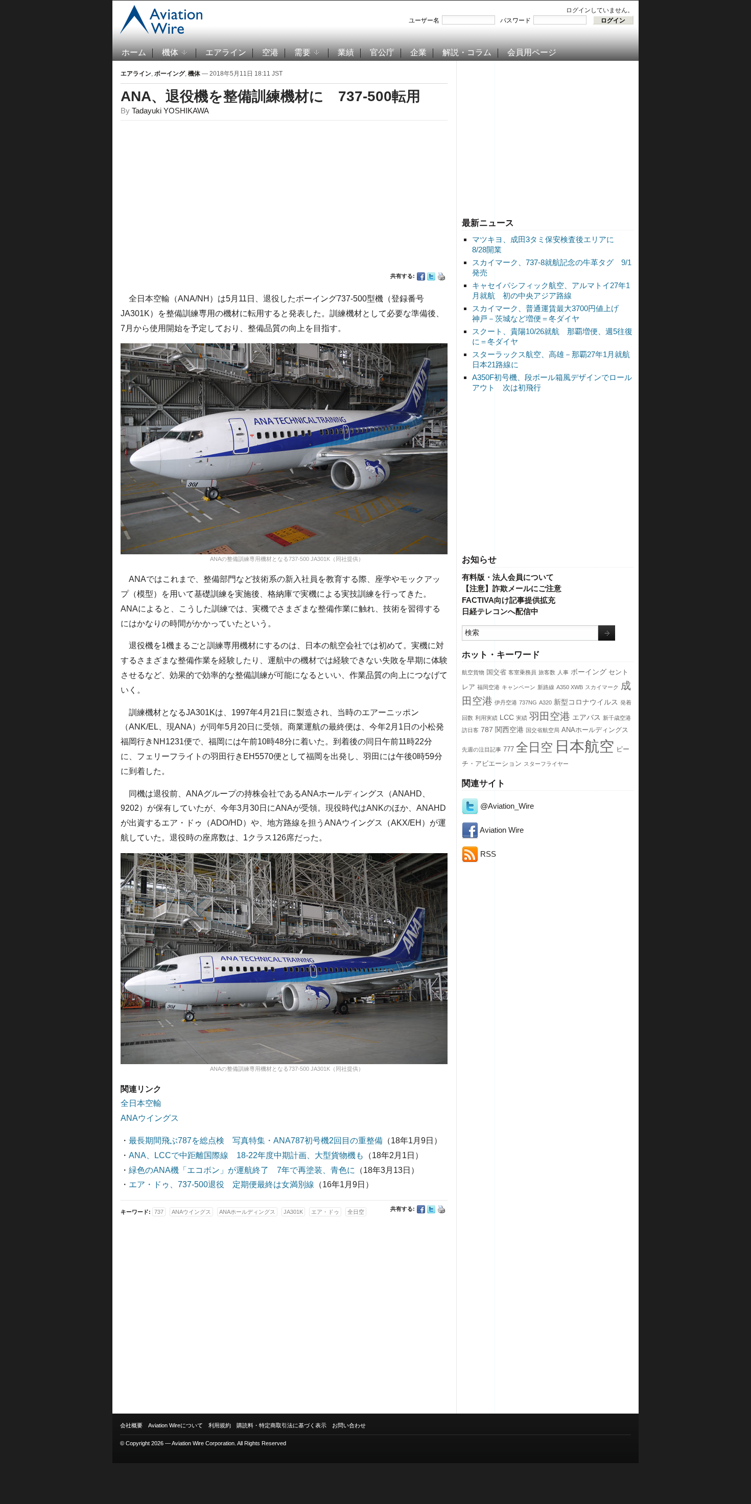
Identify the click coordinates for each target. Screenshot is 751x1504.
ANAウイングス (150, 1118)
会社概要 (131, 1425)
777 (508, 749)
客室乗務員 (522, 672)
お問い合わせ (349, 1425)
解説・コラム (466, 52)
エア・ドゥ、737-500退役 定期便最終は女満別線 (221, 1184)
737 (158, 1212)
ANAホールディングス (594, 730)
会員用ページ (531, 52)
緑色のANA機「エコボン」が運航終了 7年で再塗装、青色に (242, 1170)
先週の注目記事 (481, 749)
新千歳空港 (617, 718)
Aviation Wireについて (175, 1425)
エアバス (586, 717)
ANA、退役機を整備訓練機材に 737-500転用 (270, 96)
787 (487, 729)
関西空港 (509, 729)
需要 (302, 52)
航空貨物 (473, 672)
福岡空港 (488, 687)
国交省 (496, 672)
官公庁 (382, 52)
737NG (528, 702)
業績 (346, 52)
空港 (270, 52)
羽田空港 (549, 716)
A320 (545, 702)
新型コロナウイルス (586, 702)
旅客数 (546, 672)
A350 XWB (569, 687)
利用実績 (486, 718)
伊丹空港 (506, 702)
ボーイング (588, 672)
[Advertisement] (547, 137)
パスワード (515, 20)
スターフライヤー (546, 764)
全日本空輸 (141, 1103)
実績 (521, 718)
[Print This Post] (441, 276)
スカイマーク (602, 687)
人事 (563, 672)
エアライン (225, 52)
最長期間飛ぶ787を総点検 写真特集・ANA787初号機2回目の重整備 (256, 1140)
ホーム (134, 52)
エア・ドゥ (325, 1212)
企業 (418, 52)
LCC (507, 717)
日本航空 (584, 746)
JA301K (293, 1212)
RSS (487, 854)
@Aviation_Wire (506, 806)
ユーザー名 (424, 20)
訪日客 (470, 730)
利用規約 (219, 1425)
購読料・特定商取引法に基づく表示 (281, 1425)
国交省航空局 (542, 730)
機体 (170, 52)
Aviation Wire (501, 830)
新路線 (545, 687)
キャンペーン (518, 687)
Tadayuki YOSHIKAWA (170, 110)
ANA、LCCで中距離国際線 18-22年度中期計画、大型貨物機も (246, 1155)
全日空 (534, 747)
